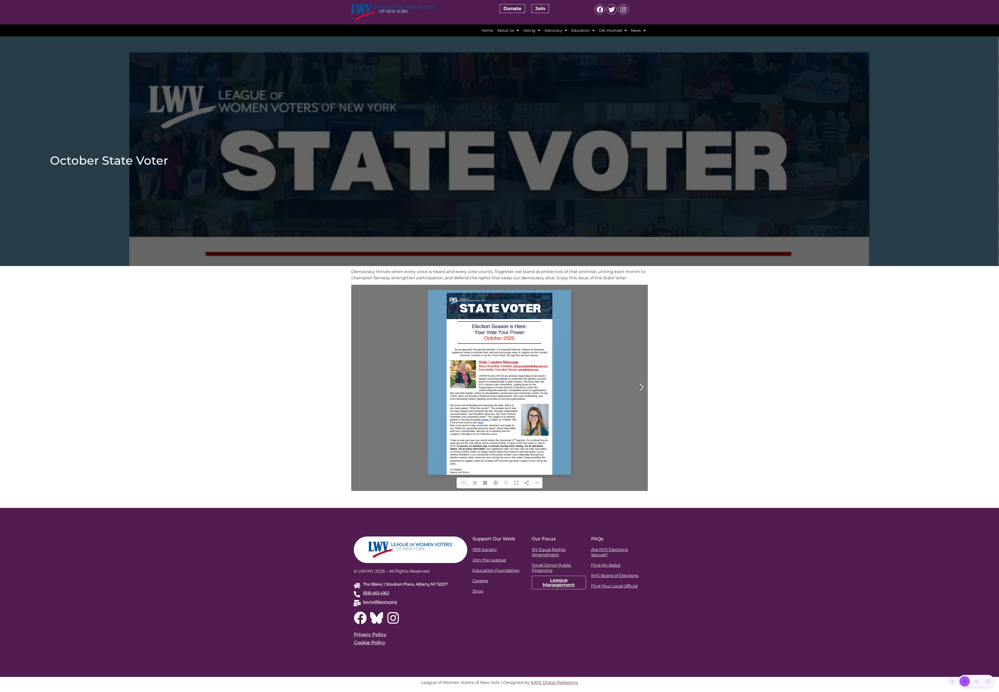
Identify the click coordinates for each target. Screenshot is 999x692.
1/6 (463, 483)
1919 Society (484, 549)
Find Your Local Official (614, 586)
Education (580, 30)
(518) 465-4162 (376, 593)
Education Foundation (496, 570)
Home (487, 30)
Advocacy (553, 30)
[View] (976, 681)
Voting (529, 30)
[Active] (988, 681)
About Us (505, 30)
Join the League (489, 560)
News (636, 30)
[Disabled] (964, 681)
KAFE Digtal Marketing (554, 682)
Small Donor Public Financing (551, 568)
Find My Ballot (606, 565)
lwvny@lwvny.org (380, 601)
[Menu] (952, 681)
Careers (480, 580)
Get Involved (610, 30)
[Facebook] (600, 9)
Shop (477, 591)
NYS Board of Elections (614, 575)
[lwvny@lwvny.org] (357, 603)
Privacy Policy (370, 634)
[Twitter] (611, 9)
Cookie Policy (369, 642)
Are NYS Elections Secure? (609, 552)
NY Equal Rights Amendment (549, 552)
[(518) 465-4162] (357, 594)
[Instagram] (623, 9)
